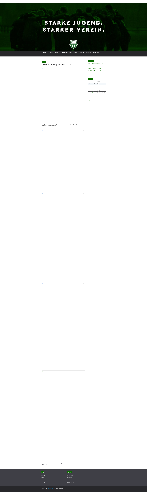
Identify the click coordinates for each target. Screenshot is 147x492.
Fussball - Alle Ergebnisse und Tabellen (95, 63)
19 (94, 92)
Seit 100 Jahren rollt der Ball (79, 55)
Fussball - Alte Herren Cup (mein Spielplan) (96, 66)
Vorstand (82, 52)
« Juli (89, 100)
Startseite (44, 52)
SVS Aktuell (50, 52)
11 (92, 90)
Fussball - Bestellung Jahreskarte (94, 68)
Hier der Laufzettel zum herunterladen (49, 190)
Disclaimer (43, 477)
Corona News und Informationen (62, 55)
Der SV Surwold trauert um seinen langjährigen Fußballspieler (52, 463)
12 (94, 90)
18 (92, 92)
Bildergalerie (65, 52)
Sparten (57, 52)
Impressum (43, 482)
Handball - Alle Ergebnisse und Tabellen (96, 70)
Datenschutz (43, 475)
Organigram (89, 52)
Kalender (44, 55)
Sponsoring (50, 55)
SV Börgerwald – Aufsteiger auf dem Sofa (76, 463)
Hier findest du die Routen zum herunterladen (51, 281)
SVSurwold (49, 66)
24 (89, 94)
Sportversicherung (73, 52)
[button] (59, 52)
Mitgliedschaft (96, 52)
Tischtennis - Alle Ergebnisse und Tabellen (96, 73)
